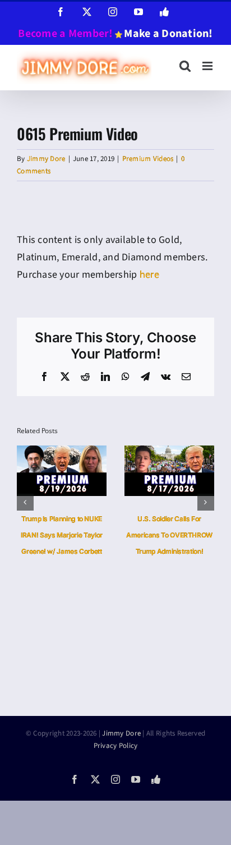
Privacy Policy (116, 746)
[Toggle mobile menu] (208, 66)
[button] (25, 502)
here (149, 275)
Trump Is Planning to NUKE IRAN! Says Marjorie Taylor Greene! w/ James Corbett (62, 535)
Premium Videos (148, 159)
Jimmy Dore (46, 159)
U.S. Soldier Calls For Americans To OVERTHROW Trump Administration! (169, 535)
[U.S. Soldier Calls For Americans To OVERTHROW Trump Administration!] (169, 453)
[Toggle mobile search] (185, 66)
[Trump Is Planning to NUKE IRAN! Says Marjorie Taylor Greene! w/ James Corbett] (62, 453)
